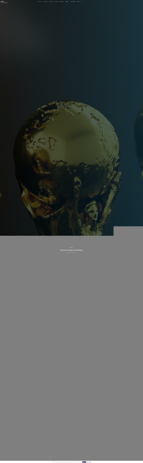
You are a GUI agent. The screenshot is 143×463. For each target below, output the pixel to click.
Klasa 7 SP (62, 1)
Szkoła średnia (73, 1)
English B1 (71, 247)
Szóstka (2, 1)
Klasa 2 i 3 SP (45, 1)
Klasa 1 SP (39, 1)
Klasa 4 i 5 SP (51, 1)
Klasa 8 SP (67, 1)
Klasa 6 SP (56, 1)
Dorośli (78, 1)
